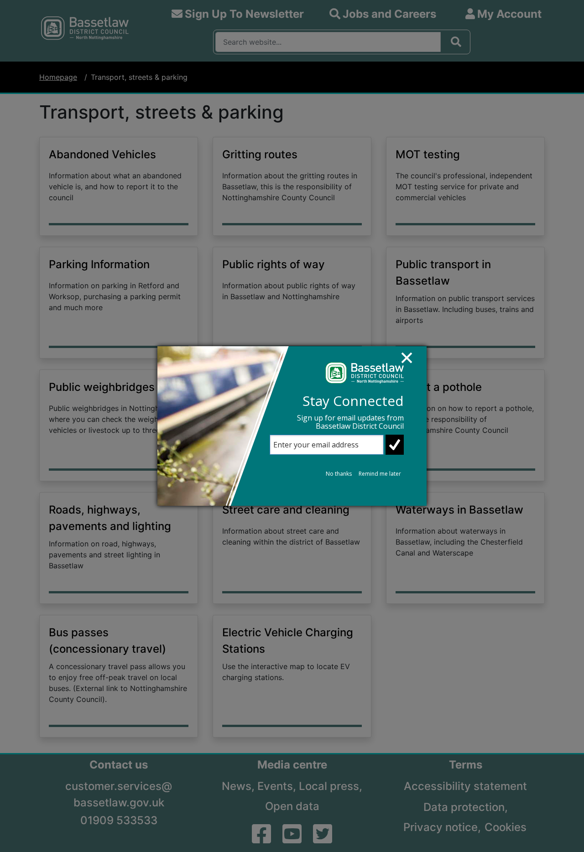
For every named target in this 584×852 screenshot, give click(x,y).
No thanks (339, 474)
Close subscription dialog (411, 362)
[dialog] (292, 426)
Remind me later (380, 474)
